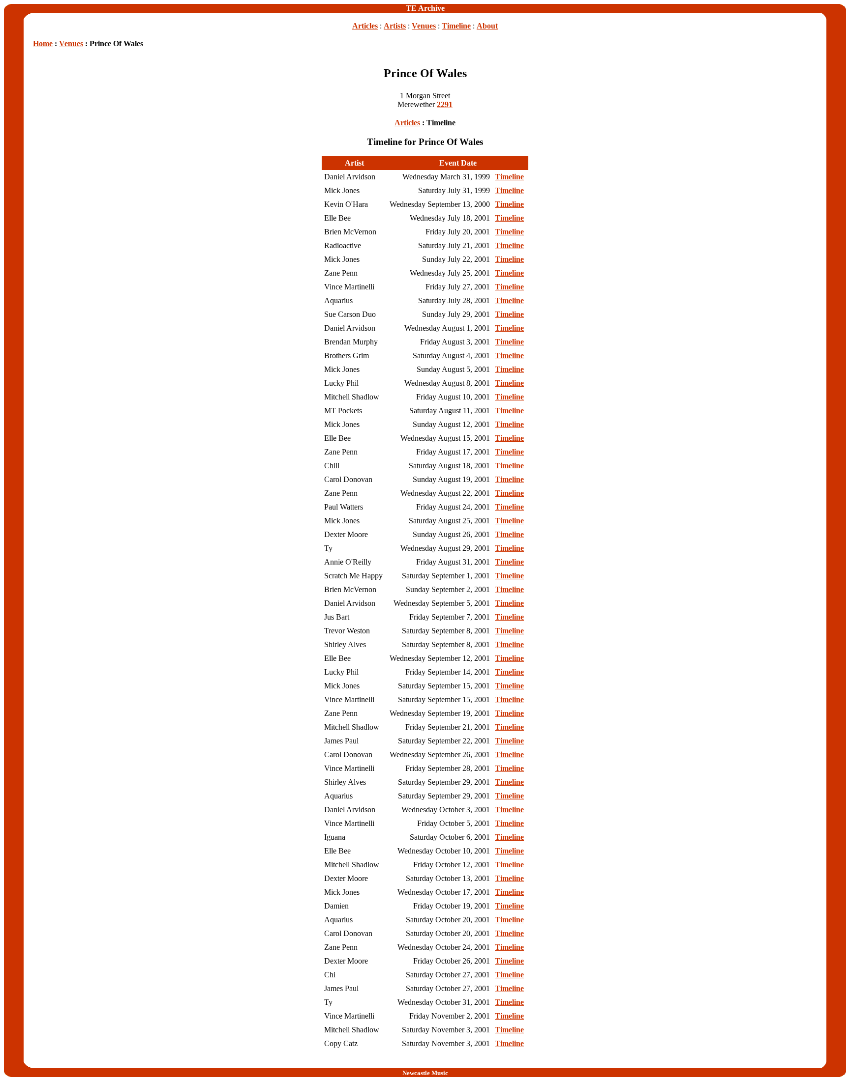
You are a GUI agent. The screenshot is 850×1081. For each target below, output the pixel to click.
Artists (395, 26)
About (487, 26)
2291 (445, 104)
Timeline (456, 26)
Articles (365, 26)
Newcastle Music (425, 1073)
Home (43, 43)
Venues (424, 26)
